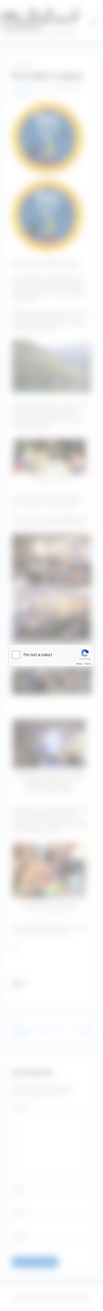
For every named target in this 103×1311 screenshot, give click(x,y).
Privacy (79, 664)
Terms (87, 664)
